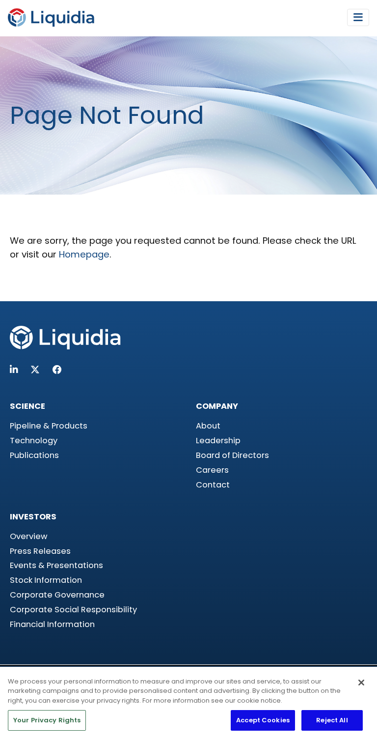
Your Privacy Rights (47, 720)
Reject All (332, 720)
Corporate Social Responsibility (73, 609)
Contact (213, 484)
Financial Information (52, 624)
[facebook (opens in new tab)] (57, 370)
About (208, 425)
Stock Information (46, 580)
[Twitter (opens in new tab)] (35, 370)
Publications (34, 455)
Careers (212, 470)
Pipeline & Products (48, 425)
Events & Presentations (56, 565)
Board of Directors (232, 455)
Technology (33, 440)
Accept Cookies (263, 720)
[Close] (361, 682)
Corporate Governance (57, 594)
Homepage (84, 254)
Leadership (218, 440)
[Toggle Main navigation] (358, 17)
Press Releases (40, 551)
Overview (29, 536)
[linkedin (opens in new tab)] (13, 370)
